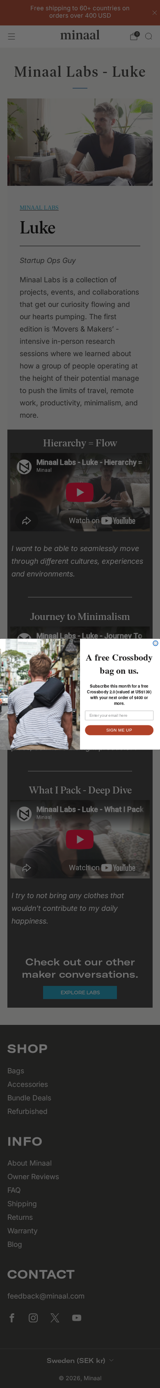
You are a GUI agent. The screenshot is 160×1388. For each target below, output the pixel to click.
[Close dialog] (155, 642)
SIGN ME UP (119, 730)
